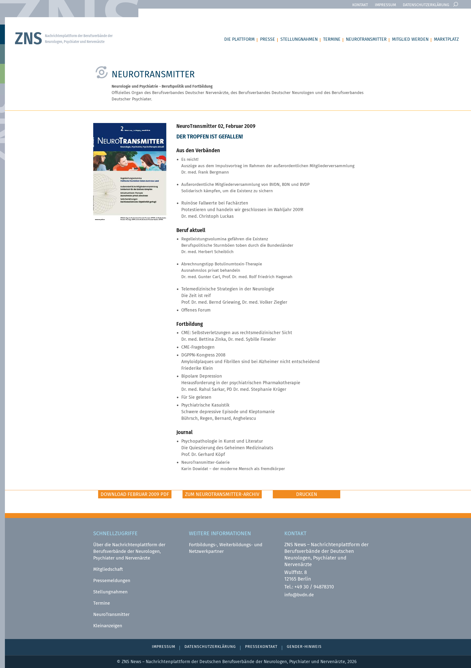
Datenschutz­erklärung (426, 4)
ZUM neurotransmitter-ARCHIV (222, 494)
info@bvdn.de (299, 595)
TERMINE (331, 39)
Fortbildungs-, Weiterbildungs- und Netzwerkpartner (225, 548)
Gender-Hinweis (304, 646)
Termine (101, 603)
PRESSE (267, 39)
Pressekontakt (261, 646)
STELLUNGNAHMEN (299, 39)
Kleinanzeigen (107, 625)
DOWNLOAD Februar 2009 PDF (135, 494)
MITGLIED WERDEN (410, 39)
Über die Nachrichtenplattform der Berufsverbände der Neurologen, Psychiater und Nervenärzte (129, 551)
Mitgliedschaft (108, 569)
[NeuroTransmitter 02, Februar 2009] (130, 219)
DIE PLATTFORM (239, 39)
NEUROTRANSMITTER (366, 39)
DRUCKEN (306, 494)
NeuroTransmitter (111, 614)
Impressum (385, 4)
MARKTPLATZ (446, 39)
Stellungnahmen (110, 592)
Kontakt (360, 4)
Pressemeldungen (111, 580)
